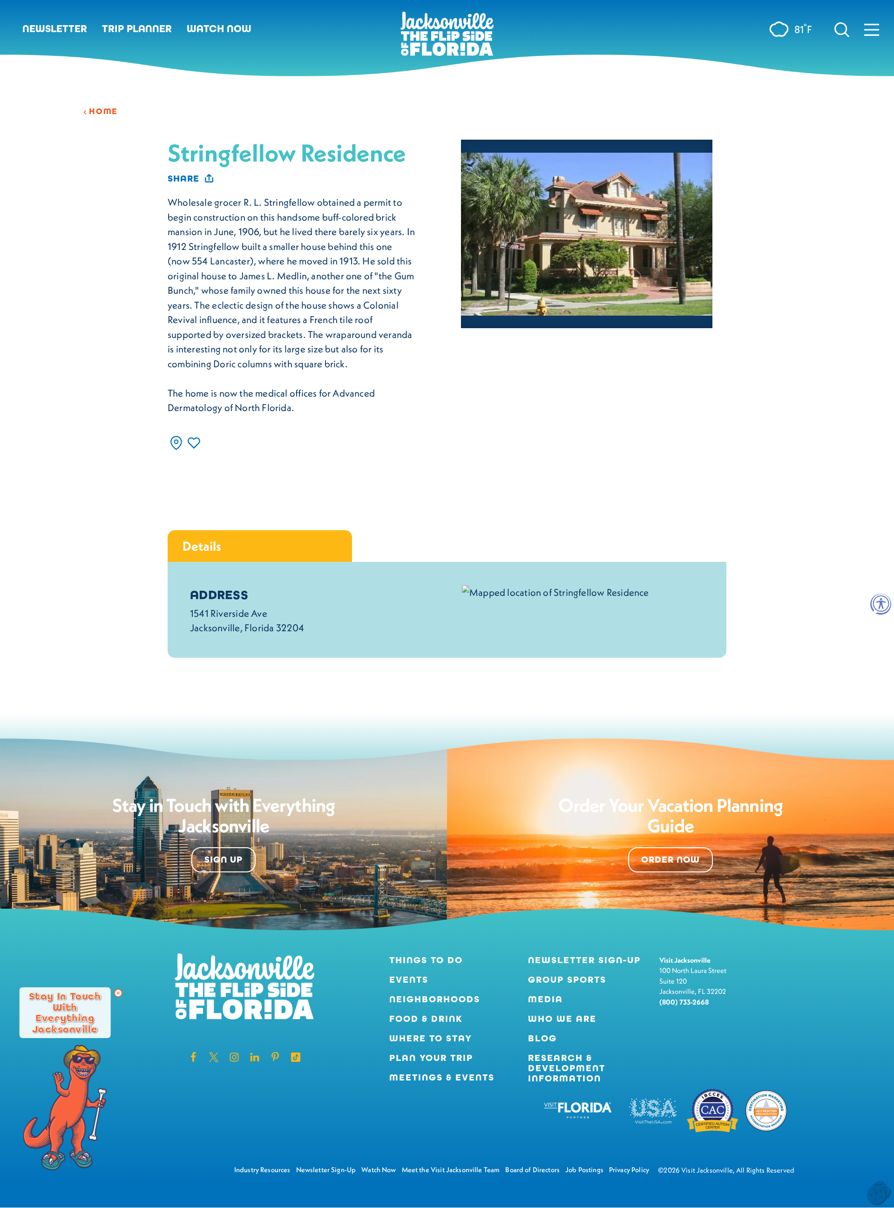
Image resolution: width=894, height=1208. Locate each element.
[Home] (447, 37)
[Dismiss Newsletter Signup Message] (118, 993)
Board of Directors (532, 1169)
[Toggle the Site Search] (841, 28)
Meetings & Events (441, 1078)
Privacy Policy (629, 1169)
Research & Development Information (566, 1068)
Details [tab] (202, 546)
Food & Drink (426, 1019)
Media (545, 999)
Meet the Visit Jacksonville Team (451, 1169)
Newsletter (54, 29)
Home (103, 111)
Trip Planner (137, 29)
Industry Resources (262, 1169)
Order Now (670, 859)
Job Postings (584, 1169)
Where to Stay (430, 1038)
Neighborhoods (434, 999)
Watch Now (219, 29)
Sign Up (223, 859)
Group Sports (567, 980)
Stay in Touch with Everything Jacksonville (65, 1012)
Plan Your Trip (431, 1058)
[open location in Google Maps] (555, 591)
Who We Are (562, 1019)
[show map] (176, 443)
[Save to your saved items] (194, 443)
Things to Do (426, 960)
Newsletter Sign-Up (584, 960)
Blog (542, 1038)
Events (408, 980)
